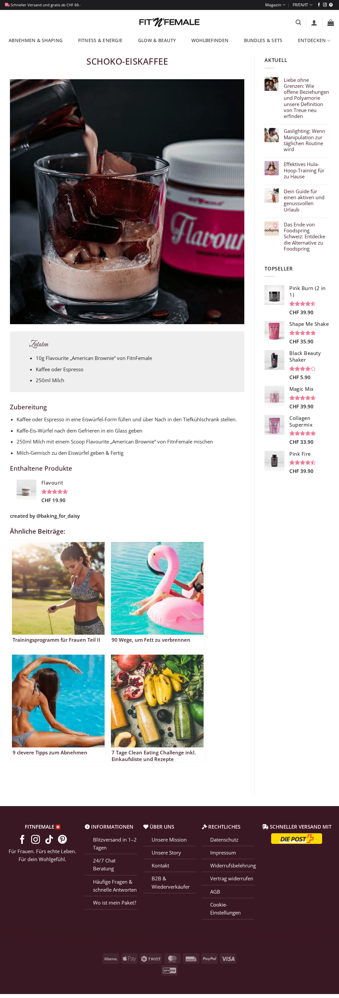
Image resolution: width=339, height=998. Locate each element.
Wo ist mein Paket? (114, 902)
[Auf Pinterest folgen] (331, 5)
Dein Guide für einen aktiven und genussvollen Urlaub (304, 200)
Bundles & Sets (263, 40)
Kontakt (160, 865)
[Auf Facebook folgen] (319, 5)
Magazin (273, 5)
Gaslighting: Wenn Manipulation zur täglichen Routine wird (304, 140)
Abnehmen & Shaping (36, 40)
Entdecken (312, 40)
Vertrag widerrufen (231, 878)
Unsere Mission (169, 839)
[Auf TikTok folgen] (49, 840)
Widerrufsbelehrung (233, 865)
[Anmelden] (314, 22)
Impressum (223, 852)
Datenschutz (224, 839)
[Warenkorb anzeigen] (330, 22)
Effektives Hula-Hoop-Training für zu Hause (304, 170)
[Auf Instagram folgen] (325, 5)
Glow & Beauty (157, 40)
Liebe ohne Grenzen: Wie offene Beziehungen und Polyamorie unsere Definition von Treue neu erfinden (306, 98)
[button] (298, 22)
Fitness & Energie (100, 40)
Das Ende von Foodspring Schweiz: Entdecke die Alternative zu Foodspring (304, 236)
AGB (215, 891)
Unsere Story (166, 852)
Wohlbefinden (209, 40)
